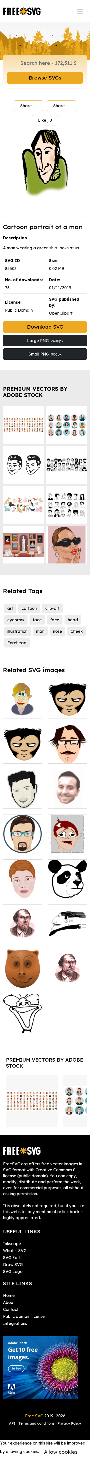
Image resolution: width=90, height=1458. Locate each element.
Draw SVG (13, 1264)
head (73, 619)
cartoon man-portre (22, 708)
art (10, 608)
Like (45, 120)
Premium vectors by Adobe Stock (35, 391)
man (40, 631)
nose (57, 631)
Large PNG (45, 340)
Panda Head (66, 891)
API (12, 1423)
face (37, 619)
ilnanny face (20, 846)
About (9, 1302)
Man (58, 711)
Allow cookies (61, 1452)
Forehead (16, 642)
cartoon (29, 608)
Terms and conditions (36, 1423)
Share (26, 105)
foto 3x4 (61, 846)
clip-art (52, 608)
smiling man (65, 801)
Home (9, 1295)
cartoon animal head (22, 978)
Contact (10, 1309)
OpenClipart (60, 313)
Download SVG (45, 327)
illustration (17, 631)
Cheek (76, 631)
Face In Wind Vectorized (67, 933)
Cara (13, 891)
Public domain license (24, 1316)
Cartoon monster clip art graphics (22, 1019)
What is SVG (14, 1250)
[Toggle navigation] (80, 11)
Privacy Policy (69, 1423)
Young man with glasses (67, 753)
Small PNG (45, 354)
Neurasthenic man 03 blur (23, 933)
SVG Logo (12, 1271)
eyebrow (15, 619)
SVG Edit (11, 1257)
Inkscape (12, 1243)
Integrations (15, 1323)
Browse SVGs (45, 78)
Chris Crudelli (21, 801)
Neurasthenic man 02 (67, 978)
